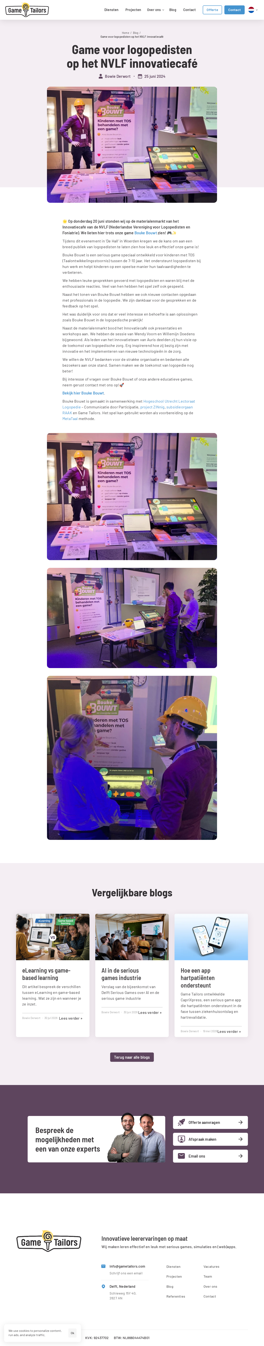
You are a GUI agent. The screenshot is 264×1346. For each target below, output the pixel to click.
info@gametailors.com (127, 1266)
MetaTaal (70, 418)
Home (125, 32)
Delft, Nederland (122, 1286)
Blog (136, 32)
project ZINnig (152, 407)
